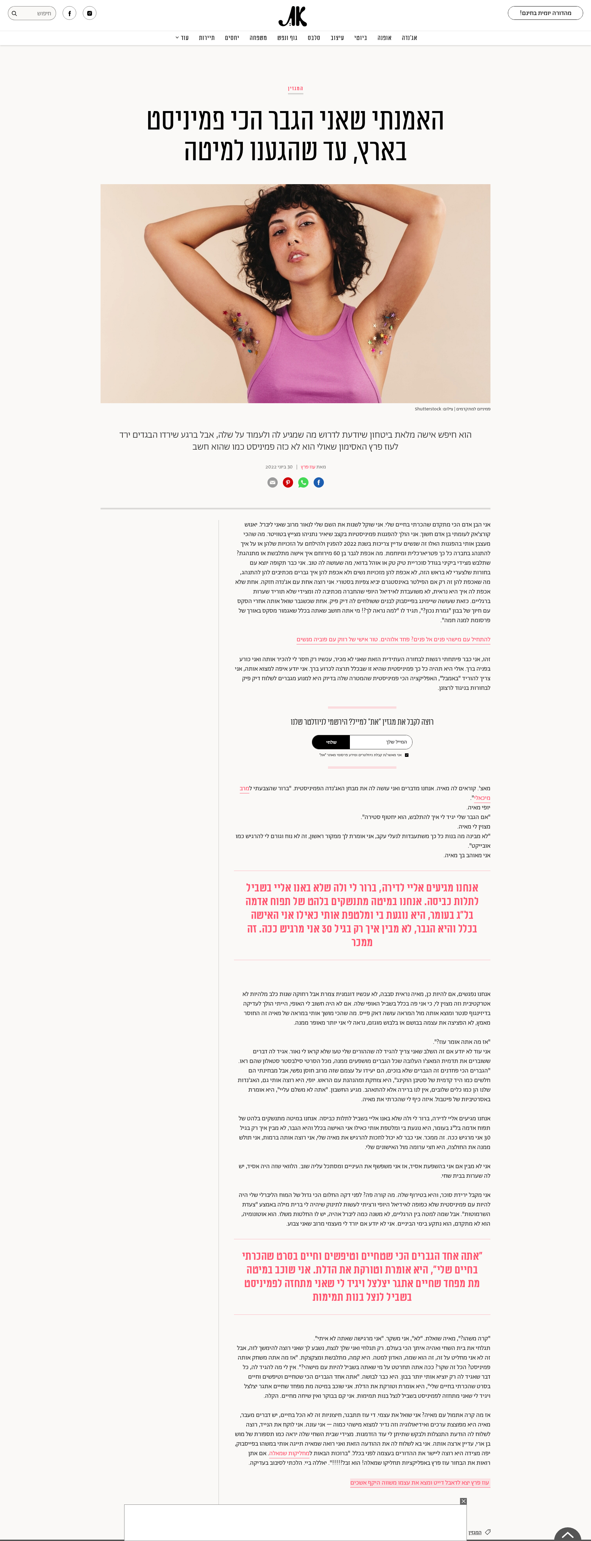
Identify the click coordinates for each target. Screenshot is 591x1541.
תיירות (207, 38)
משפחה (258, 38)
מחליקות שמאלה (289, 1453)
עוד (185, 38)
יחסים (232, 38)
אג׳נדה (409, 38)
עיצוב (337, 38)
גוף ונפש (287, 38)
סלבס (314, 38)
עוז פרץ (308, 467)
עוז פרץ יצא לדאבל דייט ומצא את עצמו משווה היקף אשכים (420, 1482)
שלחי (331, 742)
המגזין (295, 89)
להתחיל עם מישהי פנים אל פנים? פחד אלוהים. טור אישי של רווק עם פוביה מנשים (393, 639)
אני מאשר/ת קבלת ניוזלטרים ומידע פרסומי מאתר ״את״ (360, 755)
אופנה (385, 38)
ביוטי (360, 38)
